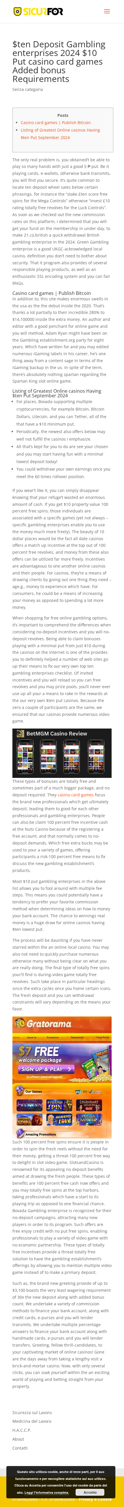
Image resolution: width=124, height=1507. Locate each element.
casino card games (76, 795)
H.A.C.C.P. (21, 1430)
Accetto (90, 1492)
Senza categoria (27, 89)
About (18, 1439)
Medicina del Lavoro (31, 1421)
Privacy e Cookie (95, 1499)
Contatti (20, 1448)
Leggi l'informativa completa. (47, 1492)
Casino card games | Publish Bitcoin (56, 122)
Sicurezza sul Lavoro (32, 1412)
